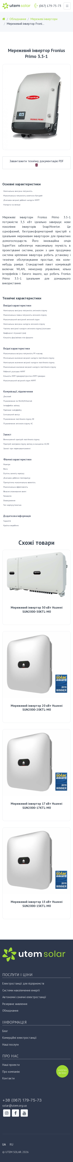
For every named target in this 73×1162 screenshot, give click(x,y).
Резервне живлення (14, 1004)
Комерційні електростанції (19, 1037)
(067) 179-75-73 (50, 6)
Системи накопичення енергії (21, 990)
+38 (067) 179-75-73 (22, 1100)
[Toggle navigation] (67, 5)
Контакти (8, 1078)
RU (11, 1144)
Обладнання (10, 1010)
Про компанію (11, 1071)
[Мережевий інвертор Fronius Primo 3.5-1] (36, 107)
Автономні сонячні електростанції (24, 997)
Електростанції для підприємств (23, 983)
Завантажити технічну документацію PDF (36, 161)
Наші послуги (10, 1044)
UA (4, 1144)
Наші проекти (11, 1065)
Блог (5, 1031)
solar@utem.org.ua (14, 1105)
